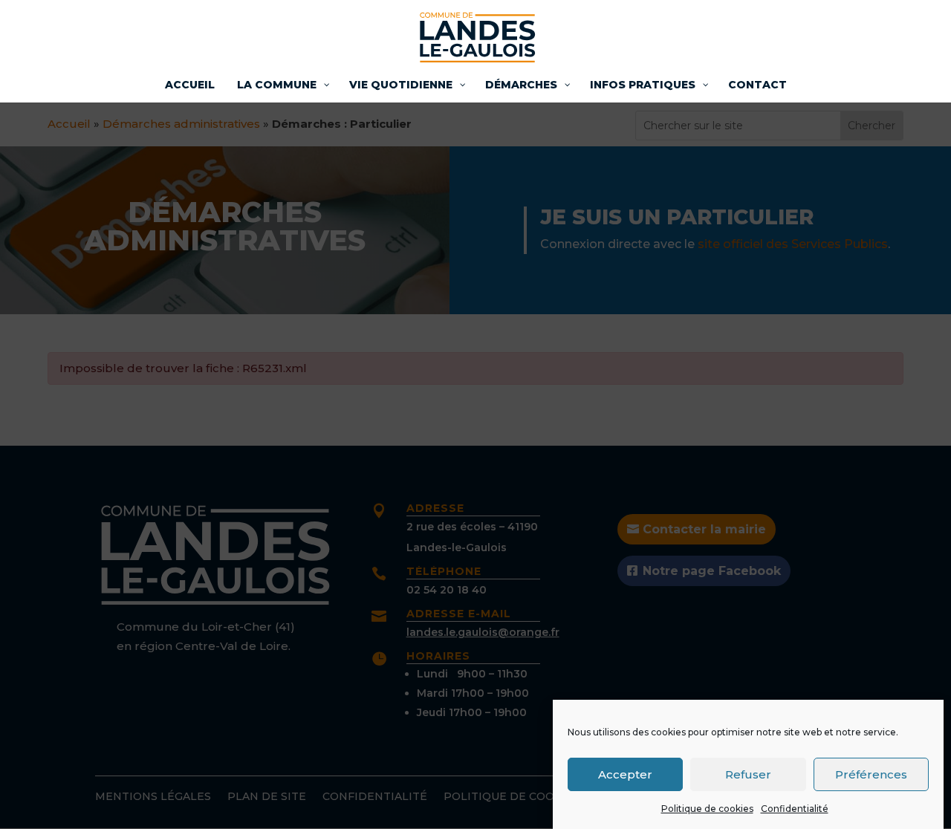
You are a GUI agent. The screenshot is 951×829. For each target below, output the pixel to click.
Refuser (748, 774)
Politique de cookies (707, 808)
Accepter (625, 774)
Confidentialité (794, 808)
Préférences (871, 774)
